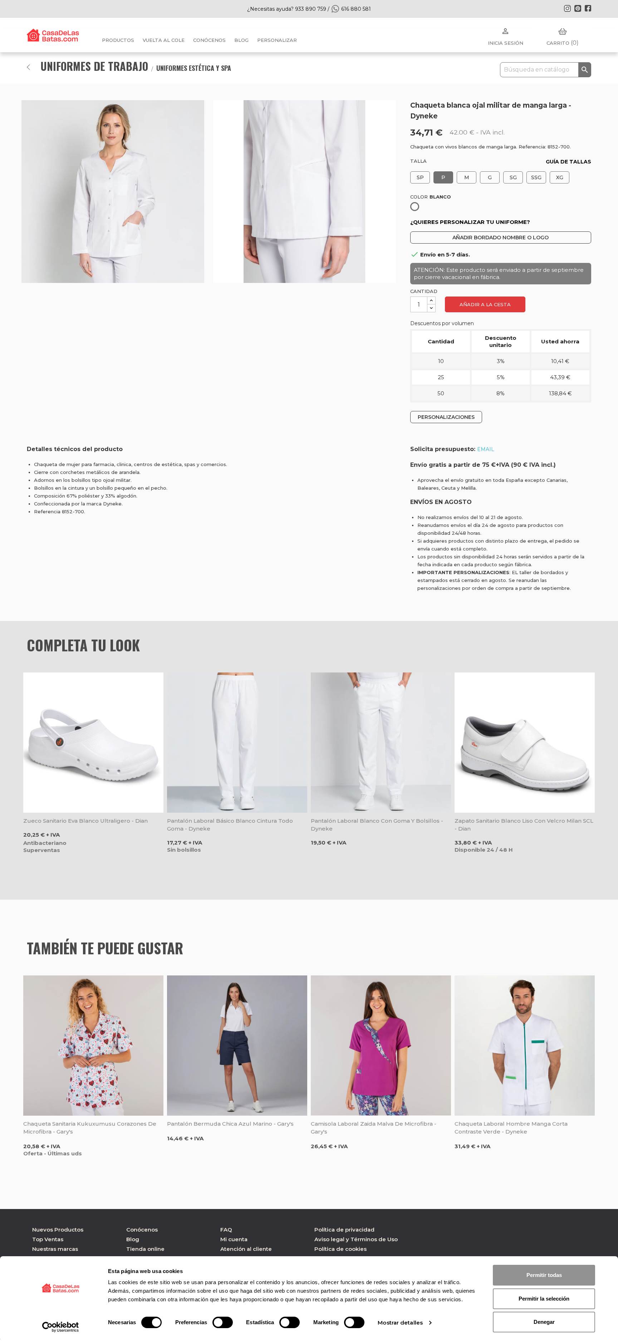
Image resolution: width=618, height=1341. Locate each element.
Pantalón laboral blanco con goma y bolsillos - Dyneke (377, 824)
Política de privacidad (344, 1229)
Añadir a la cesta (485, 304)
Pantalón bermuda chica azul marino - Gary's (230, 1123)
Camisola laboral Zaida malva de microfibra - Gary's (373, 1127)
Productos (118, 40)
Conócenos (209, 40)
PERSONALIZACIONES (446, 417)
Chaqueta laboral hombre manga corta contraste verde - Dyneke (511, 1127)
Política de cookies (340, 1248)
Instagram (567, 8)
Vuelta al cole (164, 40)
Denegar (544, 1322)
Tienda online (145, 1248)
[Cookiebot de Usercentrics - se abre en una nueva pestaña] (60, 1327)
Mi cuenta (233, 1239)
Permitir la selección (544, 1299)
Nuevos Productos (57, 1229)
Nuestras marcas (55, 1248)
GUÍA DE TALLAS (568, 161)
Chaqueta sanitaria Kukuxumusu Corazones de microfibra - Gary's (89, 1127)
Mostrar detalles (400, 1322)
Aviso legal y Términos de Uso (356, 1239)
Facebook (588, 8)
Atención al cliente (246, 1248)
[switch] (222, 1322)
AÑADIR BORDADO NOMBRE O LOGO (500, 237)
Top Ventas (47, 1239)
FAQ (226, 1229)
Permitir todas (544, 1275)
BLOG (241, 40)
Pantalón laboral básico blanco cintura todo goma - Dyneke (230, 824)
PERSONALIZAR (277, 40)
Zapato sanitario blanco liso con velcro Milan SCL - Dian (524, 824)
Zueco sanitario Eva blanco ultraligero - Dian (85, 820)
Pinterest (577, 8)
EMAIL (485, 449)
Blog (132, 1239)
